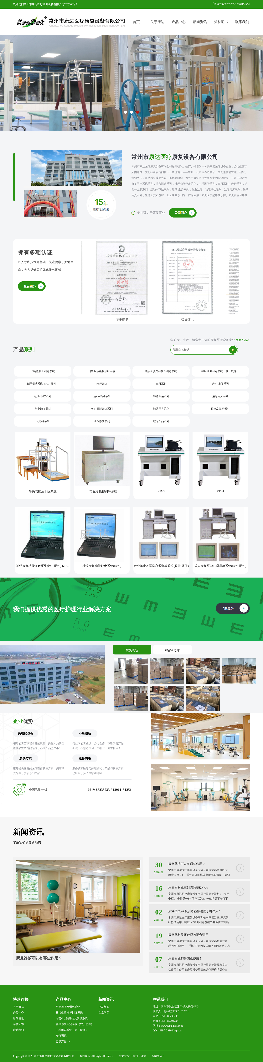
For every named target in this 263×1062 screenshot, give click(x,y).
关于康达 (157, 22)
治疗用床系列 (220, 396)
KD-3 (161, 491)
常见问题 (103, 1012)
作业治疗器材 (43, 408)
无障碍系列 (42, 421)
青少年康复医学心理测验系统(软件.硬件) (161, 566)
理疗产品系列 (161, 421)
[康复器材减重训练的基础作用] (240, 890)
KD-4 (220, 491)
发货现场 (132, 650)
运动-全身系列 (102, 396)
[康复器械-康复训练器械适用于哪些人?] (240, 914)
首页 (136, 22)
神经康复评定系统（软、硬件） (220, 371)
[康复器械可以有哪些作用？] (78, 862)
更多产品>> (243, 340)
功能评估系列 (161, 396)
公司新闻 (103, 1006)
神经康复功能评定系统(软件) (101, 566)
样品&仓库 (172, 650)
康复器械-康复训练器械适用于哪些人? (194, 911)
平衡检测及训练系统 (43, 371)
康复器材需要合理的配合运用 (188, 934)
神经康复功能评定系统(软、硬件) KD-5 (42, 566)
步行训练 (101, 383)
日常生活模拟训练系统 (101, 371)
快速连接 (20, 999)
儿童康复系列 (102, 421)
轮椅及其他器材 (220, 408)
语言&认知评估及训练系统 (161, 371)
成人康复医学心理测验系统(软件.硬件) (220, 566)
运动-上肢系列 (220, 383)
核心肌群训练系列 (102, 408)
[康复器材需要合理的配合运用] (240, 937)
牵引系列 (161, 383)
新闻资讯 (200, 22)
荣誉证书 (221, 22)
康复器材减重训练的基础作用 (188, 887)
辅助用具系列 (161, 408)
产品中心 (179, 22)
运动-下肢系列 (42, 396)
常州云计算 (139, 1056)
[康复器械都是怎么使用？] (240, 961)
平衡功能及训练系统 (43, 491)
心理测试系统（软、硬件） (43, 383)
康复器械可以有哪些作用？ (39, 958)
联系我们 (242, 22)
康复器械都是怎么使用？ (185, 958)
